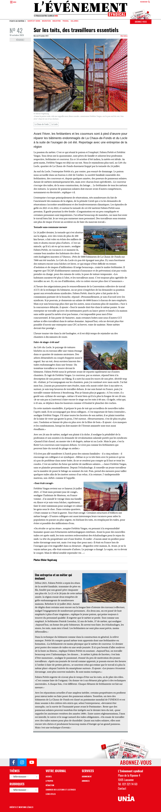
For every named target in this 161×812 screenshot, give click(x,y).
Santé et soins (33, 21)
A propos (49, 781)
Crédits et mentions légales (21, 807)
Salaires (74, 21)
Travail (65, 21)
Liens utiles (51, 794)
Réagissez (20, 39)
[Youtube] (32, 762)
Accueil (49, 776)
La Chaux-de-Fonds (42, 124)
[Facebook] (14, 762)
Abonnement (87, 776)
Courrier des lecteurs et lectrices (61, 789)
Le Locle (54, 124)
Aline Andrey (123, 36)
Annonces (86, 781)
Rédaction (50, 785)
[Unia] (126, 797)
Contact (122, 788)
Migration (46, 21)
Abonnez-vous (141, 21)
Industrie (56, 21)
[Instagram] (22, 762)
